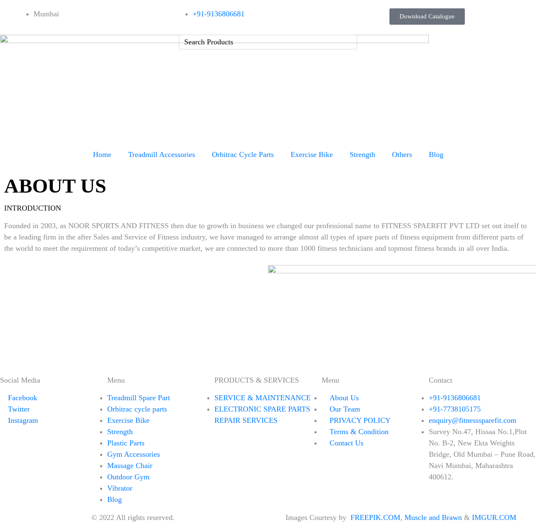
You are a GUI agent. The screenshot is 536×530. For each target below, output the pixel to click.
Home (102, 154)
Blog (436, 154)
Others (402, 154)
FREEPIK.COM (375, 517)
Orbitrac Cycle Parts (243, 154)
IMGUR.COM (495, 517)
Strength (362, 154)
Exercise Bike (312, 154)
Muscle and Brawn (433, 517)
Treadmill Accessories (161, 154)
